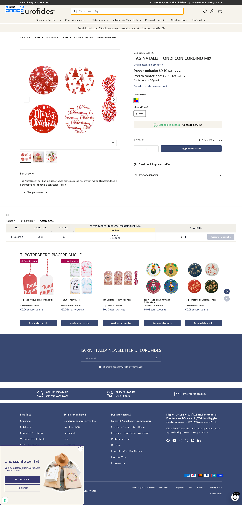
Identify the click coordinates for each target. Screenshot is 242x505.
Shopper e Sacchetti (47, 20)
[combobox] (127, 11)
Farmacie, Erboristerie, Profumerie (130, 432)
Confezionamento (75, 20)
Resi (66, 438)
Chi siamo (25, 420)
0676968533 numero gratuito (206, 2)
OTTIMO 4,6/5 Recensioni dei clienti (168, 2)
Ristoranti (116, 444)
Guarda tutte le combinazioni (150, 86)
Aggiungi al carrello (191, 148)
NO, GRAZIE (22, 488)
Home (22, 38)
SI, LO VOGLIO (22, 479)
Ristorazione (99, 20)
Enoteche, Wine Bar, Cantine (127, 450)
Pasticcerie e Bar (120, 438)
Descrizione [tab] (27, 173)
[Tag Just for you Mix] (79, 277)
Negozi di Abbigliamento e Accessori (131, 420)
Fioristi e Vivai (118, 457)
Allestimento (178, 20)
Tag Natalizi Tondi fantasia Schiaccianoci (157, 301)
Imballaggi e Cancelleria (125, 20)
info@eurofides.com (194, 393)
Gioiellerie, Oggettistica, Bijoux (128, 426)
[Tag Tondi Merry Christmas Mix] (203, 277)
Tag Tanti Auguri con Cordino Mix (36, 299)
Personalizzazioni (154, 20)
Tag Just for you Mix (71, 299)
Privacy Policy (216, 487)
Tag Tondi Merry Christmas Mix (200, 299)
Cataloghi (25, 426)
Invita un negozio (29, 444)
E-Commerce (118, 463)
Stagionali (197, 20)
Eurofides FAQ (72, 426)
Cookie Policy (216, 494)
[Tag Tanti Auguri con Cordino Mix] (38, 277)
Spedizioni (69, 444)
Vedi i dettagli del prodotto (148, 64)
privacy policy (136, 366)
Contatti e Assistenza (31, 432)
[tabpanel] (70, 186)
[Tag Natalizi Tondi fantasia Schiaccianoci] (162, 277)
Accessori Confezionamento (59, 38)
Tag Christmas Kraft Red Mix (117, 299)
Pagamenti (69, 432)
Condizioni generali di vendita (80, 420)
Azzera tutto (47, 220)
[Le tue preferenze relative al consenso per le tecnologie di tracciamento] (5, 500)
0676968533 (123, 395)
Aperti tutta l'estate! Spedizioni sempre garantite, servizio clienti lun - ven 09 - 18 (121, 28)
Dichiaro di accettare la (123, 366)
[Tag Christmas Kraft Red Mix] (121, 277)
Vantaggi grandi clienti (32, 438)
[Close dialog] (80, 448)
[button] (220, 11)
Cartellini (78, 38)
